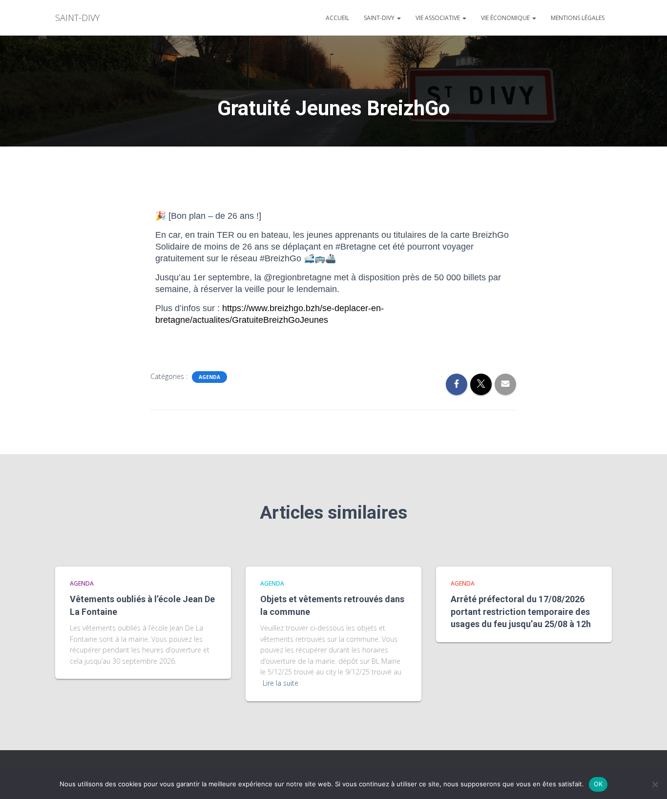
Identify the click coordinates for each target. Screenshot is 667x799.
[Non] (655, 784)
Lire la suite (280, 683)
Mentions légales (577, 18)
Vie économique (506, 18)
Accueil (337, 18)
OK (598, 784)
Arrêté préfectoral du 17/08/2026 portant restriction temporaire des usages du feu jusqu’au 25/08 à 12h (521, 611)
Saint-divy (380, 18)
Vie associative (438, 18)
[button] (398, 18)
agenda (209, 377)
